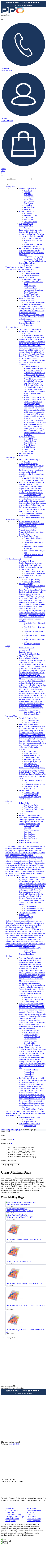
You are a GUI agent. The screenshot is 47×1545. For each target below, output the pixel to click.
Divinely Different (12, 1519)
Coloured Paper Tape (31, 757)
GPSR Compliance (33, 1521)
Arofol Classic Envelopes (28, 464)
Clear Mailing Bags (26, 226)
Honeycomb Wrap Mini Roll (34, 908)
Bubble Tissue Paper (31, 294)
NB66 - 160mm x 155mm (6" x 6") (22, 1154)
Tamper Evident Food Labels (29, 654)
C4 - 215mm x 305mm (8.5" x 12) (21, 1152)
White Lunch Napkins (32, 1045)
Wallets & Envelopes (13, 520)
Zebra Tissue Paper (31, 292)
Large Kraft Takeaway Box (34, 999)
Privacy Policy (10, 1521)
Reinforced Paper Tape (32, 755)
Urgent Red (28, 205)
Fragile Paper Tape (30, 764)
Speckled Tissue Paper (32, 296)
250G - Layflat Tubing (32, 580)
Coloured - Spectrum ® (27, 189)
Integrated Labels (25, 652)
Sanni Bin (22, 813)
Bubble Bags (10, 457)
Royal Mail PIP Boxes (27, 437)
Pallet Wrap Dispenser (32, 644)
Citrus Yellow (29, 199)
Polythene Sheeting (26, 584)
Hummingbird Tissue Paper (33, 290)
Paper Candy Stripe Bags (33, 244)
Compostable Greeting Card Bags (31, 532)
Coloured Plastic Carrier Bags (34, 571)
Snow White (28, 209)
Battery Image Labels (31, 714)
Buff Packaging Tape (31, 720)
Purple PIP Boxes (30, 449)
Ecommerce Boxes (26, 453)
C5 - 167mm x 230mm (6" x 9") (21, 1150)
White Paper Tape (30, 753)
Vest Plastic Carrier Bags (33, 575)
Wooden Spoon (29, 1076)
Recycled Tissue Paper (27, 298)
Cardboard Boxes (11, 327)
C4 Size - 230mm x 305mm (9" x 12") (19, 1211)
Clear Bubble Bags (26, 917)
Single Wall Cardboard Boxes (30, 329)
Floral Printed (29, 220)
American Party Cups (31, 1030)
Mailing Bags (10, 186)
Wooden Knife (29, 1074)
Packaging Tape (11, 716)
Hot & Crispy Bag (30, 1041)
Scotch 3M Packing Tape (28, 718)
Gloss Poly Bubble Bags (32, 495)
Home (3, 1130)
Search (3, 15)
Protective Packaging (13, 1514)
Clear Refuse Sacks (31, 807)
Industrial (8, 801)
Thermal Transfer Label (27, 656)
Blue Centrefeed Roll (31, 1033)
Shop (8, 1130)
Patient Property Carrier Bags (34, 573)
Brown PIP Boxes (30, 439)
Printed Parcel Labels (26, 648)
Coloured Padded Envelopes (29, 515)
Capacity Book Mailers (27, 530)
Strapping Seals (29, 834)
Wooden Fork (29, 1072)
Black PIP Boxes (30, 443)
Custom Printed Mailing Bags (29, 948)
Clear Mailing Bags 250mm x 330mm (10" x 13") (24, 1283)
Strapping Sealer (30, 836)
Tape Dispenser (24, 799)
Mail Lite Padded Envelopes (29, 460)
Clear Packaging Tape (32, 722)
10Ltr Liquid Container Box (34, 337)
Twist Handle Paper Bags (28, 536)
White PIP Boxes (30, 441)
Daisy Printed (29, 217)
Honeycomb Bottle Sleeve (33, 911)
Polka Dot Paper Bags (32, 246)
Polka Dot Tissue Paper (32, 280)
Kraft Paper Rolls (25, 919)
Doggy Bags (28, 811)
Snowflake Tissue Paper (32, 304)
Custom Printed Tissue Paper (29, 1124)
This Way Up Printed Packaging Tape (31, 787)
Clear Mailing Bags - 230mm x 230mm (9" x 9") (23, 1239)
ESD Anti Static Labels (32, 712)
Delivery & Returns (34, 1510)
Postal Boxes (24, 455)
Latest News (31, 1517)
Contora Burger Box (31, 1002)
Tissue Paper (10, 1512)
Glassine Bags (24, 534)
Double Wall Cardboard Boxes (30, 331)
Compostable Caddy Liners (33, 809)
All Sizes (27, 228)
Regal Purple (28, 203)
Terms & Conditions (34, 1519)
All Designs (28, 213)
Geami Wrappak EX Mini (28, 842)
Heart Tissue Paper (30, 288)
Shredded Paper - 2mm (32, 321)
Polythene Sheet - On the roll (34, 586)
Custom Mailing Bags (27, 263)
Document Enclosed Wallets (29, 522)
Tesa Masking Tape (31, 795)
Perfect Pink (28, 195)
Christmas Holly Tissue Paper (34, 302)
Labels (7, 646)
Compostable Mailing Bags (33, 257)
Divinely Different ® (26, 211)
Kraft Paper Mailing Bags (33, 238)
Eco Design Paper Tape (32, 762)
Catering (8, 956)
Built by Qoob (6, 1504)
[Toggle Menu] (2, 175)
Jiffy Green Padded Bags (33, 513)
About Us (30, 1512)
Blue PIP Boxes (29, 445)
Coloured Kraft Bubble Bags (34, 517)
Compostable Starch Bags (33, 259)
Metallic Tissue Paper (31, 275)
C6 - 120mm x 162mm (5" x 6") (21, 1147)
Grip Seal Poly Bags (26, 561)
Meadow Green (29, 207)
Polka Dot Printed (30, 215)
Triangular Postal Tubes (27, 913)
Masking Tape (24, 791)
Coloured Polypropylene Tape (30, 797)
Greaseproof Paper (30, 1039)
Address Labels (24, 650)
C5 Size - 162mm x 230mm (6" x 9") (19, 1261)
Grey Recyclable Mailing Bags (35, 261)
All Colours (28, 191)
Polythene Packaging (13, 559)
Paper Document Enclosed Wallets (31, 524)
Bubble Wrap (24, 840)
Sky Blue (27, 193)
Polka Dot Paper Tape (32, 759)
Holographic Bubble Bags (33, 480)
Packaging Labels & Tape (14, 1517)
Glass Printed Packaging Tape (34, 784)
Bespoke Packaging (12, 1115)
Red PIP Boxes (29, 447)
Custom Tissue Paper (26, 323)
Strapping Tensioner (31, 838)
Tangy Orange (29, 201)
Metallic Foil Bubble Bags (33, 478)
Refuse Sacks (24, 803)
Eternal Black (29, 197)
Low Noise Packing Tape (28, 724)
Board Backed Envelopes (28, 528)
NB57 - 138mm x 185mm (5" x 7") (22, 1157)
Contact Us (31, 1514)
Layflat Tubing (24, 577)
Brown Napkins (29, 1043)
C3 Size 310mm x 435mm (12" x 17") (19, 1217)
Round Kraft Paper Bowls (33, 1109)
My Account (31, 1508)
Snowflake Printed (30, 222)
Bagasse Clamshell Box (32, 997)
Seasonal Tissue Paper (27, 300)
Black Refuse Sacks (31, 805)
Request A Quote (30, 952)
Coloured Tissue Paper (32, 273)
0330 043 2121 (14, 1444)
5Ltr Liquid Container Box (33, 335)
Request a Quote (30, 265)
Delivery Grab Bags (31, 1035)
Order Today (28, 950)
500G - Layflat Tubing (32, 582)
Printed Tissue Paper (26, 277)
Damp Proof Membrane (32, 588)
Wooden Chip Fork (31, 1070)
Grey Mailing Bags (26, 224)
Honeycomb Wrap (30, 906)
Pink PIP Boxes (29, 451)
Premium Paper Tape (31, 766)
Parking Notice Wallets (27, 526)
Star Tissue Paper (30, 286)
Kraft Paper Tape (30, 751)
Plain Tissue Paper (25, 271)
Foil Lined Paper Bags (32, 1037)
